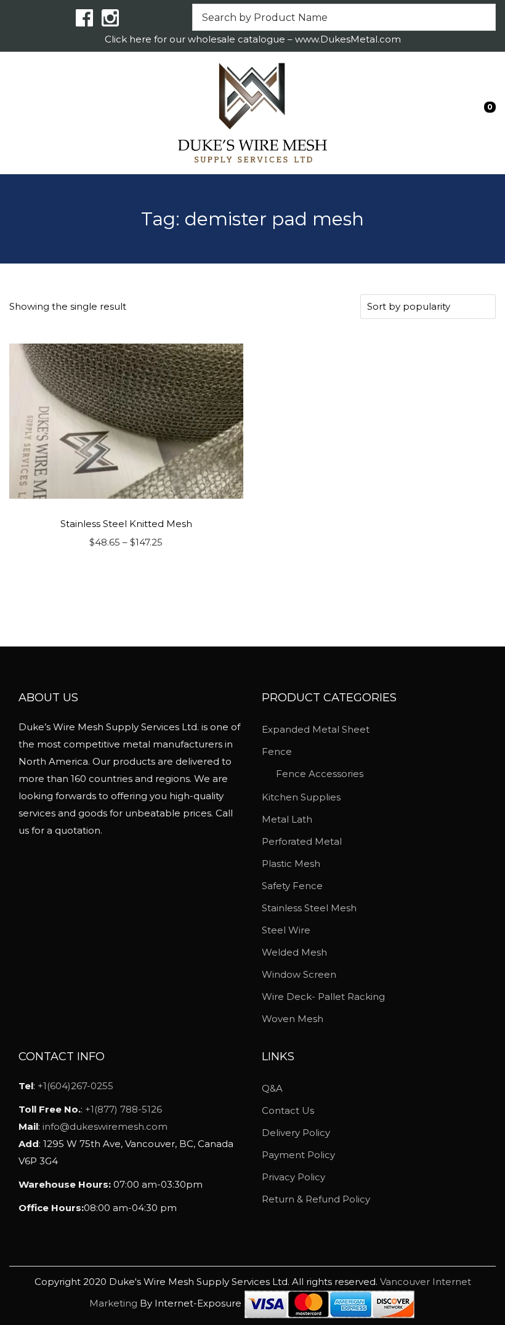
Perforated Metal (302, 841)
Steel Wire (286, 930)
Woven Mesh (292, 1019)
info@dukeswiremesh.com (105, 1126)
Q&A (272, 1088)
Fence (277, 751)
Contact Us (288, 1110)
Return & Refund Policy (316, 1199)
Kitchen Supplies (301, 797)
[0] (481, 112)
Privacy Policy (293, 1177)
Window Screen (299, 974)
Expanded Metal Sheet (316, 729)
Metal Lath (287, 819)
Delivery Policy (296, 1132)
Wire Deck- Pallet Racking (323, 996)
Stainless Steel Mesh (309, 908)
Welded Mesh (294, 952)
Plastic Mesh (291, 863)
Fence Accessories (319, 773)
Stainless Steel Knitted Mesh (126, 524)
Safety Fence (292, 886)
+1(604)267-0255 (75, 1086)
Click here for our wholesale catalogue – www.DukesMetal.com (253, 39)
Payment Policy (298, 1155)
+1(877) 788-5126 (123, 1109)
